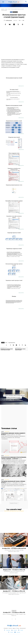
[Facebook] (5, 24)
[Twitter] (18, 24)
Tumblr (21, 630)
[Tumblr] (19, 630)
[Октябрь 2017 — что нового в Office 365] (14, 604)
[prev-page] (12, 619)
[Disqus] (14, 370)
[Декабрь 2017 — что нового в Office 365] (14, 583)
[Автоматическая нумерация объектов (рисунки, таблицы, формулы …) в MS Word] (14, 470)
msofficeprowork (9, 20)
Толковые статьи (9, 428)
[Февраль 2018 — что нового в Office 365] (14, 561)
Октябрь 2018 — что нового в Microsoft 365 (14, 548)
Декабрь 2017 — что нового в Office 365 (14, 591)
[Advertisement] (14, 43)
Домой (2, 9)
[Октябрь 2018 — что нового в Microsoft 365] (14, 540)
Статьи (6, 9)
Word (9, 9)
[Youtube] (15, 632)
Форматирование (11, 342)
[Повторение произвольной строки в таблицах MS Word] (14, 494)
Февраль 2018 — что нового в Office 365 (14, 569)
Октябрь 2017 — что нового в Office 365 (14, 612)
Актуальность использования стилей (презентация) (7, 349)
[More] (23, 24)
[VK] (10, 24)
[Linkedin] (25, 345)
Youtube (18, 632)
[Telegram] (14, 24)
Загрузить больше (13, 503)
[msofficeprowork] (4, 20)
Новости (14, 568)
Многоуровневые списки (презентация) (20, 349)
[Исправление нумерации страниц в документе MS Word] (14, 446)
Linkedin (15, 630)
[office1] (14, 396)
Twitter (11, 632)
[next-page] (15, 619)
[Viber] (22, 345)
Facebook (8, 630)
